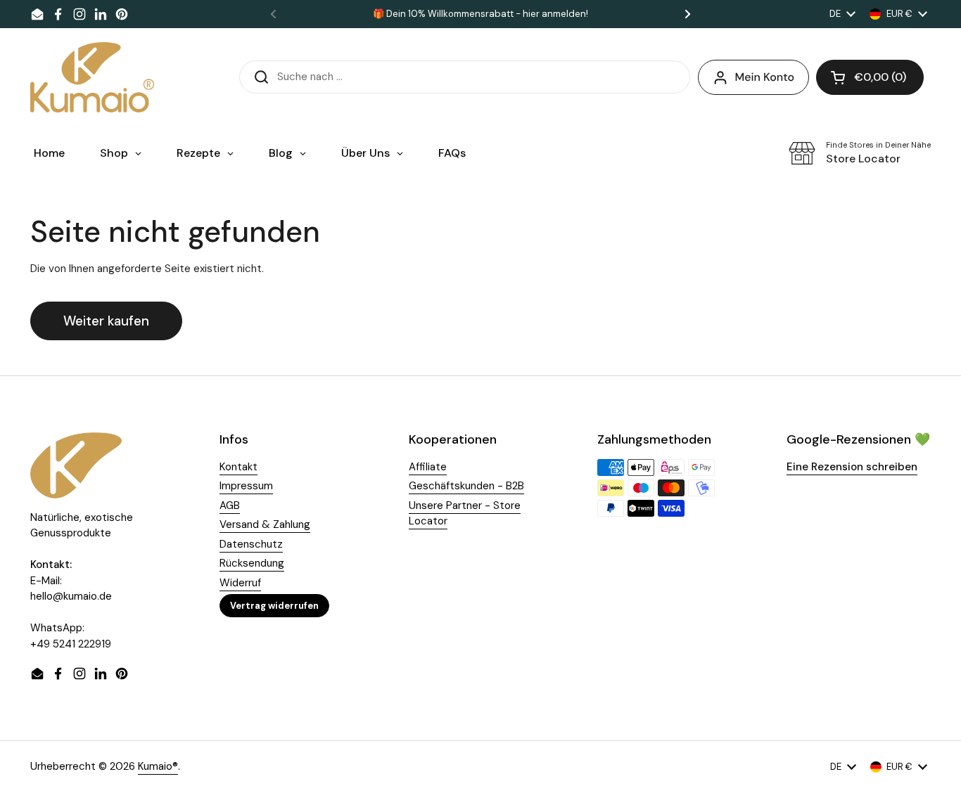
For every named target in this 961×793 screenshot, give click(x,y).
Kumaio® (158, 766)
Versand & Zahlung (264, 524)
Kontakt (238, 467)
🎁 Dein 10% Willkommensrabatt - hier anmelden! (480, 13)
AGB (229, 505)
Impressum (246, 486)
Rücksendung (251, 563)
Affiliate (428, 467)
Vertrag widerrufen (274, 606)
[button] (870, 77)
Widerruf (240, 583)
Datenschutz (251, 544)
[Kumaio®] (92, 77)
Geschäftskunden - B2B (466, 486)
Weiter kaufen (106, 321)
